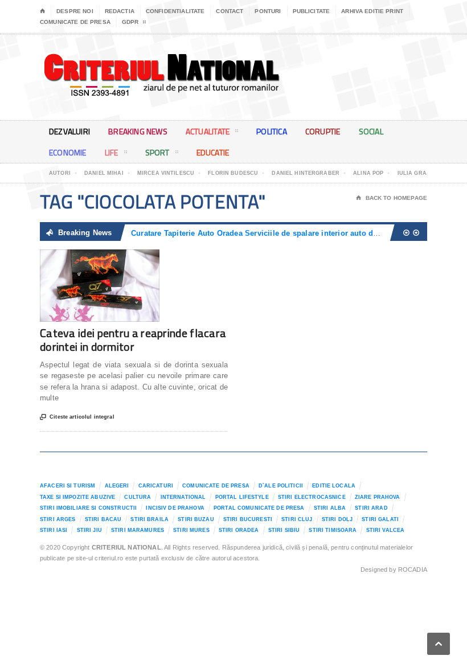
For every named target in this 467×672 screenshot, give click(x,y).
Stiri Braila (149, 519)
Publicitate (311, 11)
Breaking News (137, 131)
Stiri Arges (58, 519)
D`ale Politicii (281, 486)
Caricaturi (155, 486)
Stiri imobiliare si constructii (88, 508)
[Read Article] (114, 259)
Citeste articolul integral (77, 417)
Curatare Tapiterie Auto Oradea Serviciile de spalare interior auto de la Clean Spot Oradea (294, 233)
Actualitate (208, 131)
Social (371, 131)
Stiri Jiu (89, 530)
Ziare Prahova (377, 497)
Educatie (213, 152)
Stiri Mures (191, 530)
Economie (68, 152)
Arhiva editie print (372, 11)
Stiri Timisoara (333, 530)
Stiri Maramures (137, 530)
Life (111, 152)
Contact (229, 11)
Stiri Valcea (385, 530)
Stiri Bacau (103, 519)
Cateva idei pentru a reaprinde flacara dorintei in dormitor (133, 339)
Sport (157, 152)
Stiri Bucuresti (247, 519)
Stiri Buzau (196, 519)
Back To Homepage (391, 198)
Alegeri (117, 486)
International (183, 497)
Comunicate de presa (75, 22)
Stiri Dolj (337, 519)
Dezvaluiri (69, 131)
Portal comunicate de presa (259, 508)
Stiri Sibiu (284, 530)
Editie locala (333, 486)
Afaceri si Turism (67, 486)
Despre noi (74, 11)
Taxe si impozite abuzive (77, 497)
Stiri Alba (330, 508)
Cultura (137, 497)
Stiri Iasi (53, 530)
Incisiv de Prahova (175, 508)
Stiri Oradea (239, 530)
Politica (271, 131)
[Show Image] (86, 259)
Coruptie (323, 131)
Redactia (119, 11)
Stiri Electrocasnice (312, 497)
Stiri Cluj (296, 519)
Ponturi (268, 11)
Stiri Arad (371, 508)
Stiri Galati (380, 519)
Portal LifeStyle (242, 497)
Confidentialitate (175, 11)
